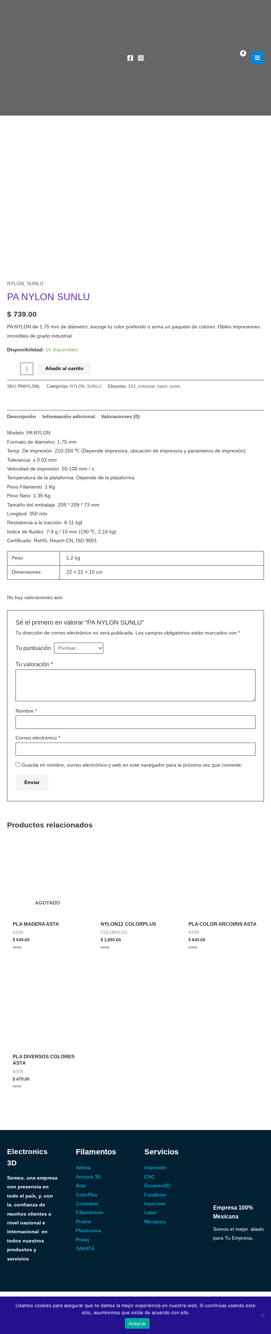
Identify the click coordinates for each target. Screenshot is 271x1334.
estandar (146, 386)
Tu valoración (34, 664)
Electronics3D (45, 103)
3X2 (132, 386)
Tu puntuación (33, 648)
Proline (83, 1221)
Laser (150, 1212)
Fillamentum (89, 1212)
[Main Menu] (257, 57)
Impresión (155, 1167)
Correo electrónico (38, 738)
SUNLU (35, 283)
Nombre (26, 711)
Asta (81, 1185)
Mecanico (155, 1221)
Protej (82, 1239)
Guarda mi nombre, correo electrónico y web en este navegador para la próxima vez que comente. (132, 765)
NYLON (15, 283)
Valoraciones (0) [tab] (120, 416)
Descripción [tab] (21, 416)
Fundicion (155, 1195)
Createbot (87, 1203)
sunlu (175, 386)
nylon (162, 386)
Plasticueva (88, 1230)
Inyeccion (154, 1203)
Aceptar (137, 1323)
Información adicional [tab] (68, 416)
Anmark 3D (88, 1177)
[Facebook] (130, 58)
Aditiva (83, 1167)
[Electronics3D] (53, 51)
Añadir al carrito (64, 368)
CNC (149, 1177)
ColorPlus (86, 1195)
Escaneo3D (157, 1185)
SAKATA (85, 1248)
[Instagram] (141, 58)
